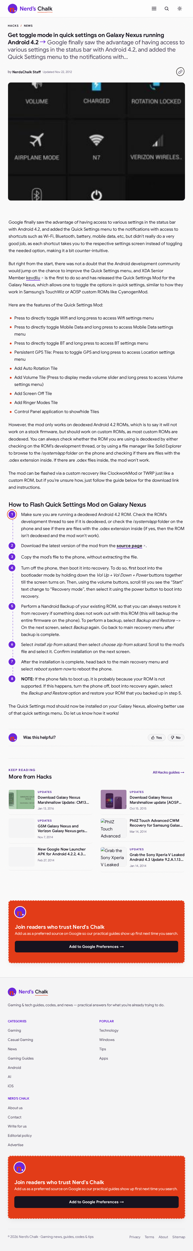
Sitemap (178, 1237)
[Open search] (166, 8)
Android (14, 1067)
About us (15, 1108)
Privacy (134, 1237)
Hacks (13, 25)
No (178, 737)
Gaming (14, 1030)
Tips (102, 1049)
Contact (14, 1117)
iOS (11, 1086)
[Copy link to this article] (180, 72)
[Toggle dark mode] (179, 8)
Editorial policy (20, 1135)
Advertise (15, 1145)
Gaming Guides (21, 1058)
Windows (107, 1039)
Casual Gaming (20, 1039)
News (28, 25)
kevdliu (33, 277)
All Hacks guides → (168, 772)
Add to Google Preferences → (96, 946)
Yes (159, 737)
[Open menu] (154, 9)
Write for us (17, 1126)
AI (9, 1076)
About (163, 1237)
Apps (103, 1058)
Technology (108, 1030)
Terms (149, 1237)
